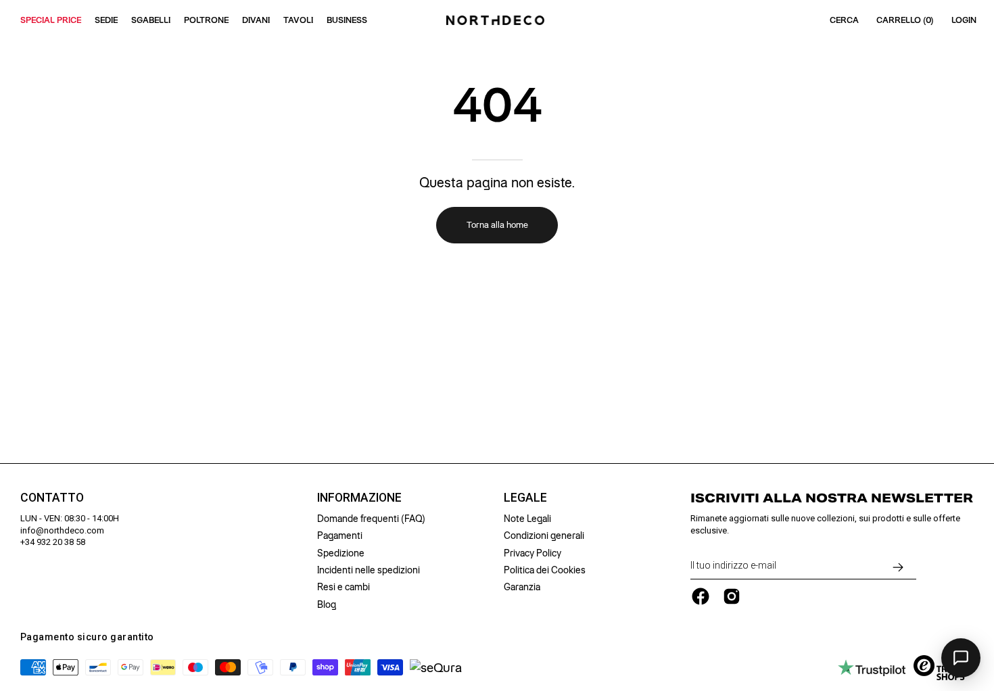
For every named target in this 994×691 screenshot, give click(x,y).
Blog (326, 604)
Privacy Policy (532, 553)
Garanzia (522, 586)
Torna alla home (497, 225)
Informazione (359, 497)
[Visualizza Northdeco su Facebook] (700, 596)
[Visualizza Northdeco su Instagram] (731, 596)
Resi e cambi (343, 586)
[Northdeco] (497, 20)
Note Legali (527, 518)
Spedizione (340, 553)
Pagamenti (339, 535)
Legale (525, 497)
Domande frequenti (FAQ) (371, 518)
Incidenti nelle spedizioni (368, 570)
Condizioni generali (544, 535)
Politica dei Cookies (545, 570)
